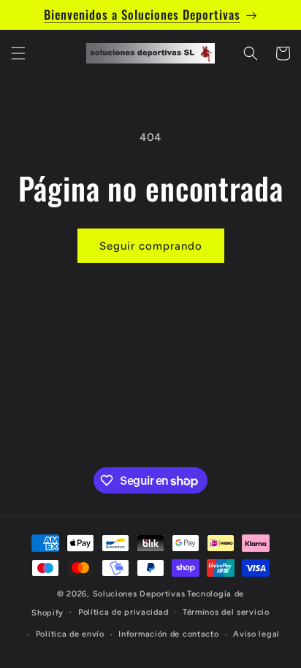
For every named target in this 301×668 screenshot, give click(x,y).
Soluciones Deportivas (139, 594)
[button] (18, 53)
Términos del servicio (226, 612)
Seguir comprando (150, 246)
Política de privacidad (123, 612)
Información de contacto (168, 634)
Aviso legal (256, 634)
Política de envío (70, 634)
